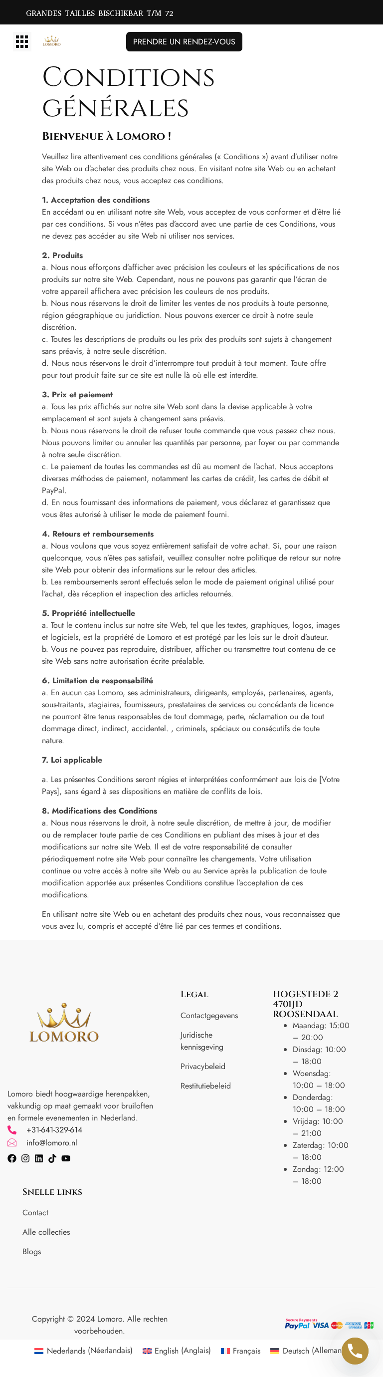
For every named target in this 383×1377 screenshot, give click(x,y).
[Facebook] (11, 1158)
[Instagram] (25, 1158)
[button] (22, 41)
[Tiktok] (52, 1158)
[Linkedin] (38, 1158)
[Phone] (355, 1351)
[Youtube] (65, 1158)
